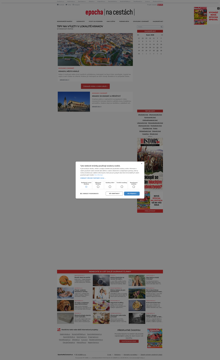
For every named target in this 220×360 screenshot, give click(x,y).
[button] (110, 178)
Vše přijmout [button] (131, 193)
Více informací (98, 175)
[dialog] (110, 180)
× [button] (141, 163)
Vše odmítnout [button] (114, 193)
